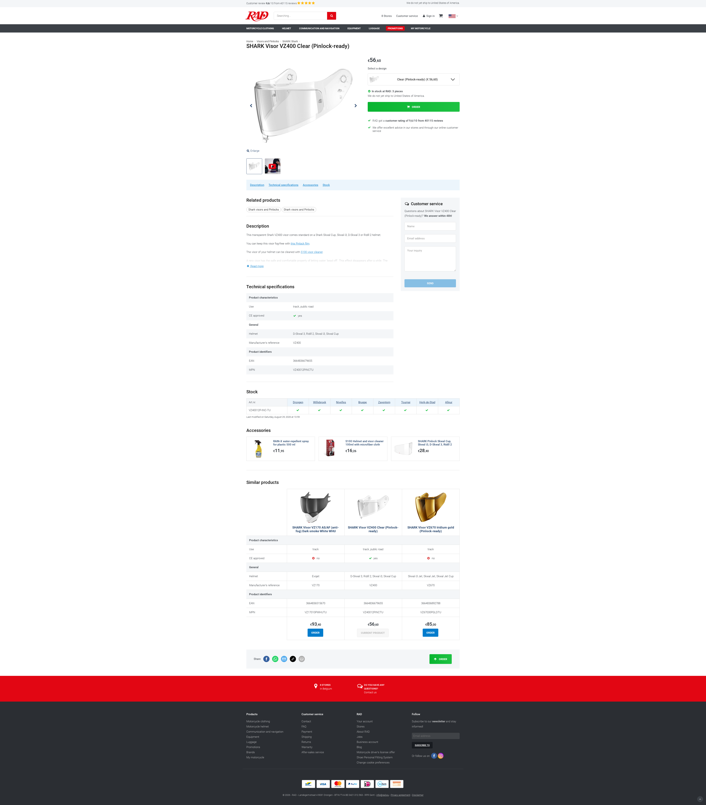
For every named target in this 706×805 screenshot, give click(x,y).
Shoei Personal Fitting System (375, 757)
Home (249, 41)
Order (415, 106)
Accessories (310, 185)
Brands (250, 752)
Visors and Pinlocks (268, 41)
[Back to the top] (700, 799)
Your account (365, 721)
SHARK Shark (290, 41)
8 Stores (386, 16)
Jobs (360, 736)
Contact (306, 721)
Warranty (307, 747)
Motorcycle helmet (257, 726)
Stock (326, 185)
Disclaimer (417, 795)
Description (257, 185)
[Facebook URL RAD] (434, 756)
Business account (367, 742)
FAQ (304, 726)
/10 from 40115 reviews (271, 3)
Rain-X (329, 265)
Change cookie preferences (373, 762)
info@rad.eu (382, 795)
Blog (359, 747)
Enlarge (254, 150)
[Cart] (440, 16)
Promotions (253, 747)
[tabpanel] (303, 106)
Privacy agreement (400, 795)
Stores (361, 726)
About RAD (363, 731)
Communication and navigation (264, 731)
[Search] (331, 16)
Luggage (251, 742)
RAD (359, 714)
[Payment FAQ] (353, 787)
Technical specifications (283, 185)
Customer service (407, 16)
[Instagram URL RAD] (441, 756)
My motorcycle (255, 757)
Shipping (307, 736)
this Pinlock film (300, 243)
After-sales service (313, 752)
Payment (307, 731)
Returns (306, 742)
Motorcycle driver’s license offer (376, 752)
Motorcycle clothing (258, 721)
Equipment (252, 736)
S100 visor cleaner (312, 252)
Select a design (377, 68)
